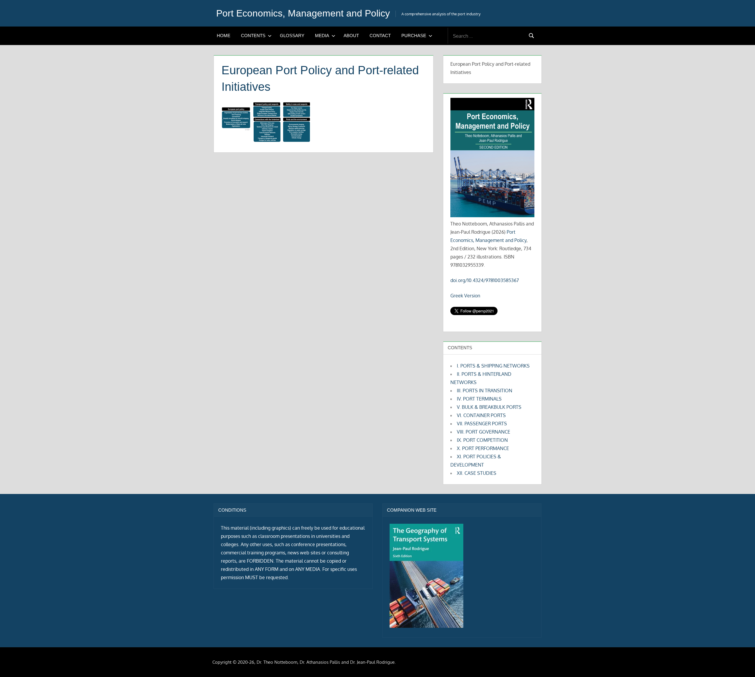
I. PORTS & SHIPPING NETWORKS (493, 366)
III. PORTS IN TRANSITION (484, 390)
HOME (223, 35)
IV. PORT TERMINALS (479, 399)
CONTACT (380, 35)
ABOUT (351, 35)
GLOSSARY (292, 35)
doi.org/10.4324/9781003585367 (484, 280)
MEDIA (322, 35)
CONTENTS (253, 35)
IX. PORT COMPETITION (482, 440)
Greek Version (465, 296)
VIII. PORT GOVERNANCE (483, 432)
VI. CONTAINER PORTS (481, 415)
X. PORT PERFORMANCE (483, 448)
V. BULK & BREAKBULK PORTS (489, 407)
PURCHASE (413, 35)
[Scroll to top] (741, 663)
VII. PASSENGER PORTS (482, 423)
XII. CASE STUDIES (476, 473)
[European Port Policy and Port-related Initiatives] (265, 140)
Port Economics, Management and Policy (303, 13)
